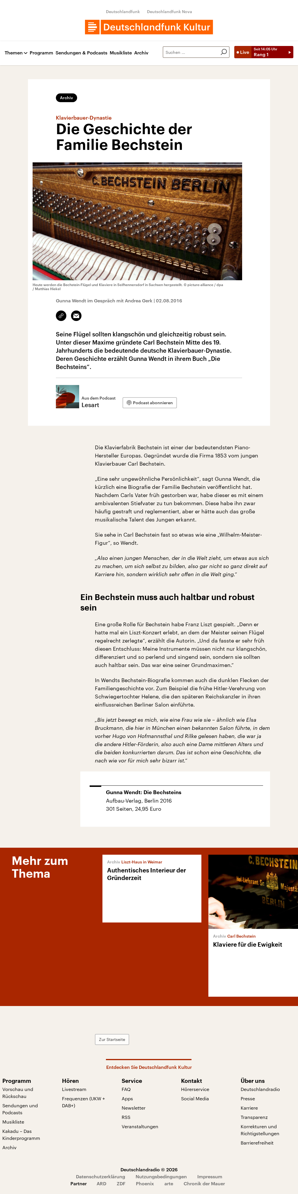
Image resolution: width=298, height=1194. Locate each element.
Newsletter (134, 1107)
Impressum (209, 1176)
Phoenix (145, 1183)
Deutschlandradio (260, 1089)
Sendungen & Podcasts (81, 52)
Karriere (249, 1107)
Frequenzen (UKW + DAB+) (83, 1102)
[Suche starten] (224, 52)
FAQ (126, 1089)
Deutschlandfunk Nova (169, 11)
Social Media (195, 1098)
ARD (101, 1183)
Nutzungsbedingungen (161, 1176)
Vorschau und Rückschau (17, 1092)
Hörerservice (195, 1089)
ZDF (121, 1183)
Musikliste (121, 52)
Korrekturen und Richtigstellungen (260, 1130)
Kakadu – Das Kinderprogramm (21, 1134)
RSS (126, 1117)
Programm (41, 52)
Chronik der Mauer (204, 1183)
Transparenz (254, 1117)
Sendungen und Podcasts (20, 1109)
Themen (14, 52)
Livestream (74, 1089)
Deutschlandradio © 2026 (149, 1169)
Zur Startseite (112, 1039)
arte (168, 1183)
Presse (248, 1098)
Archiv (141, 52)
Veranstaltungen (140, 1126)
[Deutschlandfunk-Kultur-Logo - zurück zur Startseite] (149, 27)
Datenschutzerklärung (100, 1176)
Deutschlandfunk (123, 11)
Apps (127, 1098)
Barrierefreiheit (257, 1142)
